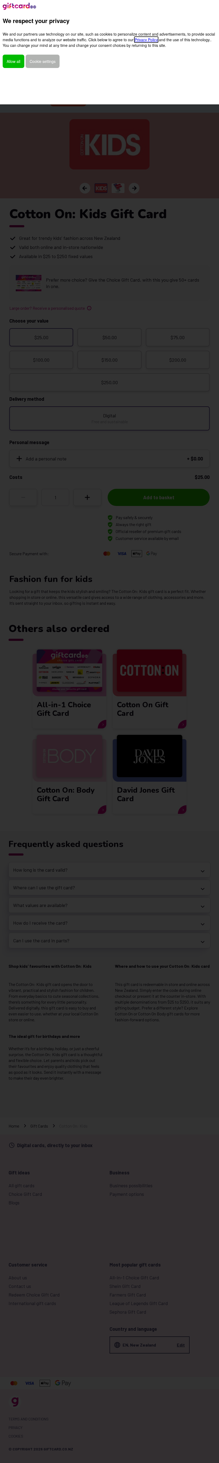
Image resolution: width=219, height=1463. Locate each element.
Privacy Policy (146, 39)
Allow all (13, 61)
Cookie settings (43, 61)
